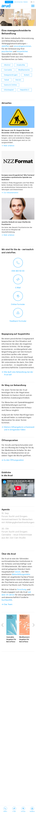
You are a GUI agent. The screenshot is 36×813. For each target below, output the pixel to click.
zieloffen (5, 46)
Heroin (18, 80)
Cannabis (8, 70)
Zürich (17, 572)
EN (34, 2)
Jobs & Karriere (18, 2)
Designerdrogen (11, 75)
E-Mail (18, 288)
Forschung (21, 589)
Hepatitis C (24, 90)
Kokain (27, 75)
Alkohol (7, 65)
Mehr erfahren (9, 145)
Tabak (6, 80)
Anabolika (21, 65)
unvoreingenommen (22, 46)
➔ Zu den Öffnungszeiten (13, 460)
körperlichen (22, 51)
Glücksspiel (9, 90)
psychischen (7, 51)
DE (31, 2)
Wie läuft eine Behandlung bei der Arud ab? (18, 373)
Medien (26, 2)
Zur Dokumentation (11, 192)
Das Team (8, 604)
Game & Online (10, 85)
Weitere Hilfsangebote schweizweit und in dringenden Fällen (19, 428)
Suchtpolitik (7, 600)
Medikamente (24, 70)
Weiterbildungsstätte (21, 574)
